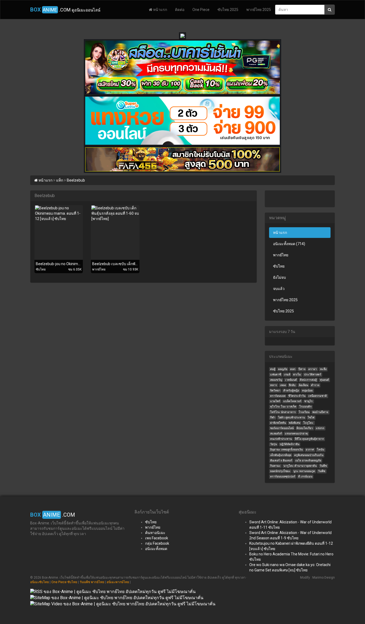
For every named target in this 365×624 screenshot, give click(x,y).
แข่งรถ (320, 428)
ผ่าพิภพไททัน (278, 423)
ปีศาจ (301, 369)
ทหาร (273, 385)
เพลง (283, 385)
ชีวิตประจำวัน (296, 396)
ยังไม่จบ (279, 277)
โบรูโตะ (308, 423)
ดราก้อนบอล (277, 396)
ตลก (292, 369)
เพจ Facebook (156, 538)
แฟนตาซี (275, 374)
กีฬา (272, 417)
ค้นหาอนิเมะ (155, 533)
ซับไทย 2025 (228, 9)
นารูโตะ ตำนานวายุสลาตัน (300, 466)
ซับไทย (279, 266)
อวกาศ (310, 449)
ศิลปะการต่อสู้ (308, 380)
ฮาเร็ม (297, 374)
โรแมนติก (305, 406)
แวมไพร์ (275, 401)
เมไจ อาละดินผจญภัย (308, 460)
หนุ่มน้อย (307, 390)
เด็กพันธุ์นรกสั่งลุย (280, 455)
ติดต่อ (179, 9)
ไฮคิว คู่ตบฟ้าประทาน (291, 417)
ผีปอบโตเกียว (305, 428)
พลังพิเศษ (294, 423)
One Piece (200, 9)
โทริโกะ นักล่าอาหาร (283, 412)
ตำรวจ (315, 385)
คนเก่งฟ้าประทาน (281, 439)
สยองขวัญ (276, 380)
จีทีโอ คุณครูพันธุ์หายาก (309, 439)
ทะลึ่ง (323, 369)
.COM (65, 9)
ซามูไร (308, 401)
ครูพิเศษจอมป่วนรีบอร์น (308, 455)
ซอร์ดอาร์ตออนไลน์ (282, 428)
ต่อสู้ (272, 369)
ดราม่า (312, 369)
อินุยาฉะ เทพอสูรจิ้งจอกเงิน (286, 449)
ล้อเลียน (303, 385)
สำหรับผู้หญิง (291, 390)
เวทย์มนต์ (291, 380)
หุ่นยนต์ (324, 380)
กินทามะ (275, 466)
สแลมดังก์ (276, 433)
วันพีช (323, 466)
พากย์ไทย (280, 255)
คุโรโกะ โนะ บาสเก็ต (283, 406)
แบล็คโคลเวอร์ (292, 401)
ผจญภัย (282, 369)
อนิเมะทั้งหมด (156, 549)
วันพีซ (321, 471)
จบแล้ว (279, 289)
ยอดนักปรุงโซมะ (280, 471)
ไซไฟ (311, 417)
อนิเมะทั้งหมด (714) (289, 244)
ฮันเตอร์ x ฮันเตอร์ (281, 460)
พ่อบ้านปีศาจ (320, 412)
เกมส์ (287, 374)
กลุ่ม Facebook (157, 543)
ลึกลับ (292, 385)
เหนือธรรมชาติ (317, 396)
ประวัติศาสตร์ (312, 374)
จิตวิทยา (275, 390)
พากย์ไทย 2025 (258, 9)
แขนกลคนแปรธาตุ (296, 433)
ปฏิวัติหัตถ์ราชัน (289, 444)
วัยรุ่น (273, 444)
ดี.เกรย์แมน (305, 476)
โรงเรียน (304, 412)
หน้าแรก (159, 9)
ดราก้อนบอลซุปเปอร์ (282, 476)
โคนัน (320, 449)
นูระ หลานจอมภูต (304, 471)
